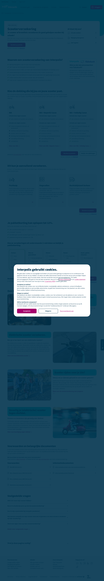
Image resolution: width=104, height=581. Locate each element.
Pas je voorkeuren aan (67, 311)
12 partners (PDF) (50, 281)
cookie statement (80, 279)
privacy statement (64, 279)
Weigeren (48, 311)
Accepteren (26, 311)
